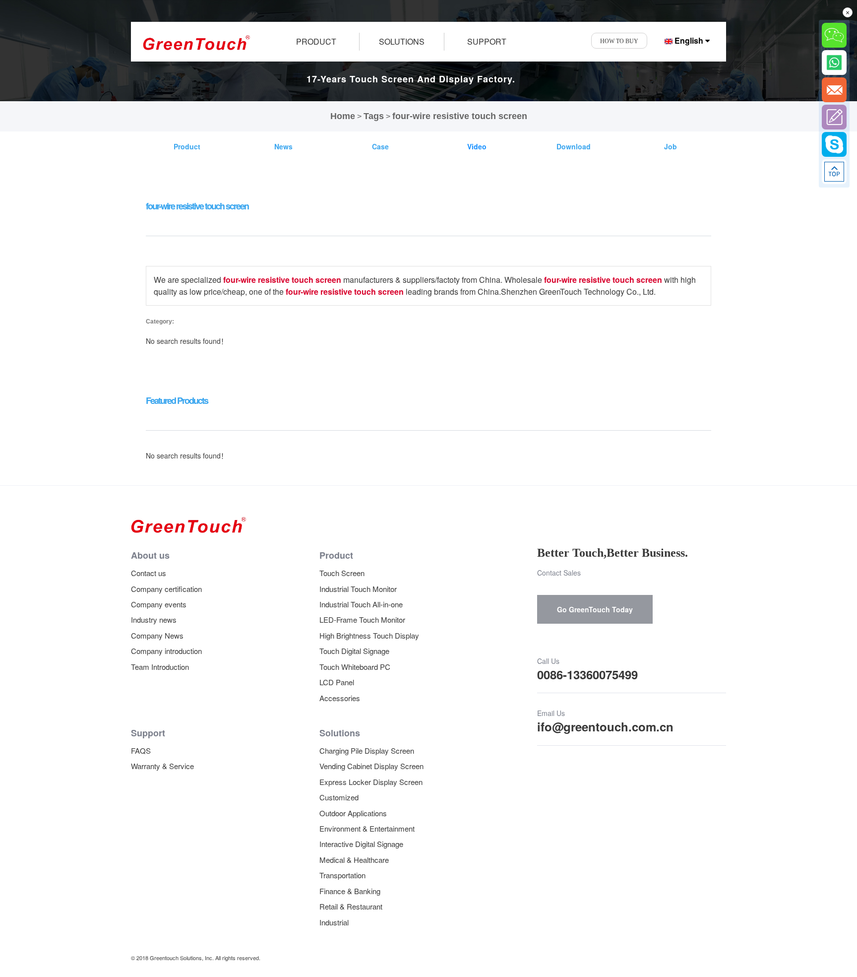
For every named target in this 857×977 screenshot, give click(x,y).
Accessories (339, 698)
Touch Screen (342, 573)
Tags (374, 116)
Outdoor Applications (353, 813)
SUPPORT (486, 41)
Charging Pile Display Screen (366, 750)
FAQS (141, 750)
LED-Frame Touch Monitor (362, 619)
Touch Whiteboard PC (354, 666)
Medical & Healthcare (354, 859)
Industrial (334, 922)
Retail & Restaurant (350, 906)
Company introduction (166, 651)
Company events (158, 604)
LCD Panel (336, 682)
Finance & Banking (349, 891)
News (283, 146)
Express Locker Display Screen (371, 782)
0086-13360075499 (587, 674)
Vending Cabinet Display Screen (371, 766)
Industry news (154, 619)
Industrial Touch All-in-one (361, 604)
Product (187, 146)
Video (477, 146)
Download (573, 146)
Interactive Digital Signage (361, 844)
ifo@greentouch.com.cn (605, 726)
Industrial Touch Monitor (358, 589)
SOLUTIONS (402, 41)
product (316, 41)
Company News (157, 635)
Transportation (342, 875)
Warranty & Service (162, 766)
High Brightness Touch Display (369, 635)
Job (670, 146)
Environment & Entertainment (367, 828)
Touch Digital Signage (354, 651)
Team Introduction (160, 666)
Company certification (166, 589)
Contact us (148, 573)
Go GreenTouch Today (595, 609)
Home (342, 116)
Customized (339, 797)
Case (380, 146)
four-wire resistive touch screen (459, 116)
